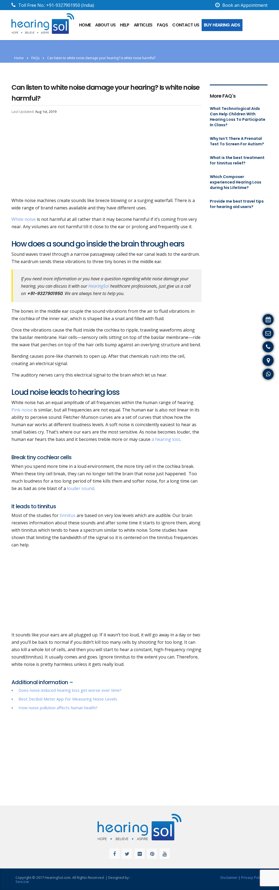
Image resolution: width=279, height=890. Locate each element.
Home (19, 58)
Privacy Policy (252, 877)
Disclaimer (229, 877)
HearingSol (98, 286)
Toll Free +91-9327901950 (249, 346)
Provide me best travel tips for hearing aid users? (237, 204)
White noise (23, 219)
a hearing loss (165, 439)
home (85, 25)
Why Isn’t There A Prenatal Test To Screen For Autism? (237, 141)
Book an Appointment (245, 5)
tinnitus (67, 515)
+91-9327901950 (63, 5)
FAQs (162, 25)
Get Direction (262, 360)
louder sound (80, 488)
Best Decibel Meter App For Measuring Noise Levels (68, 699)
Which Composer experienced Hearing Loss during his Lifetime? (235, 182)
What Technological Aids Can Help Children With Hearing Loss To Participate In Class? (237, 117)
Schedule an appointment (250, 319)
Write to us (264, 332)
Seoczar (22, 881)
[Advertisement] (106, 156)
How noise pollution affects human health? (58, 707)
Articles (143, 25)
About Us (105, 25)
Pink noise (22, 410)
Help (124, 25)
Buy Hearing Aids (222, 25)
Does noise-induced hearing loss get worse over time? (70, 690)
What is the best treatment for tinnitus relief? (237, 160)
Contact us (185, 25)
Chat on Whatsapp (257, 373)
